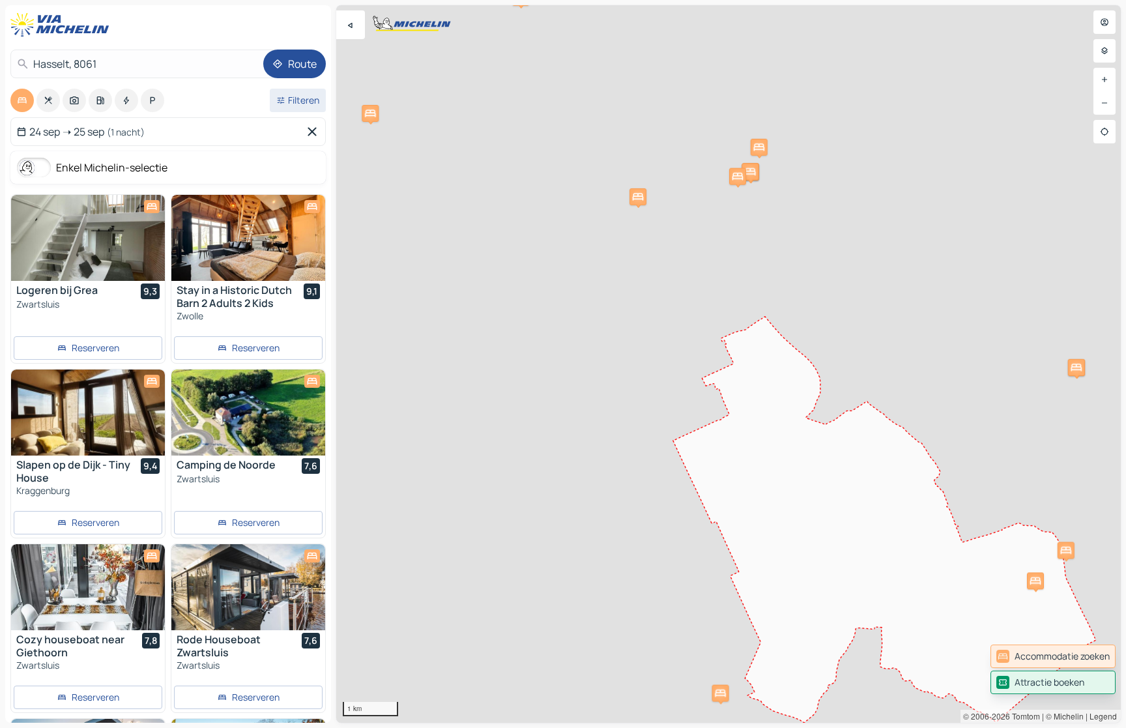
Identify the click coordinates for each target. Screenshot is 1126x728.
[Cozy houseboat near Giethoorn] (88, 587)
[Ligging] (1104, 131)
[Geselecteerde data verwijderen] (314, 131)
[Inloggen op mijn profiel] (1104, 22)
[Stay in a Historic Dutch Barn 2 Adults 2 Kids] (248, 238)
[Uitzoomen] (1104, 103)
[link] (1053, 656)
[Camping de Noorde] (248, 413)
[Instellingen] (1104, 51)
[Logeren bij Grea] (88, 238)
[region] (728, 364)
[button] (759, 147)
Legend (1103, 715)
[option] (22, 100)
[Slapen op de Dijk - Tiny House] (88, 413)
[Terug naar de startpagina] (62, 24)
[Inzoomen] (1104, 79)
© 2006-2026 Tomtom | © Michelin (1023, 715)
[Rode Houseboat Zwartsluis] (248, 587)
